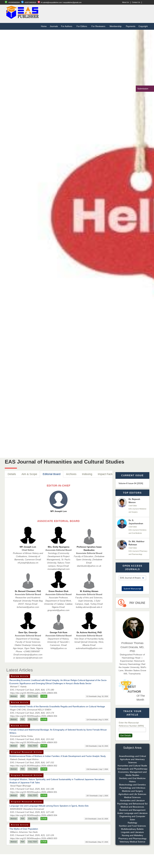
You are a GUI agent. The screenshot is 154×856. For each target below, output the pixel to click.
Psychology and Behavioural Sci (132, 803)
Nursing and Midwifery (132, 835)
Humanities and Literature (132, 800)
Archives (71, 474)
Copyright (143, 26)
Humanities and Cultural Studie (132, 765)
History (132, 781)
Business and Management (132, 810)
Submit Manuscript (132, 588)
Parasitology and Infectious (132, 788)
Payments (130, 26)
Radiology (132, 822)
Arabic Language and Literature (132, 813)
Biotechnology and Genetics (132, 784)
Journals (54, 26)
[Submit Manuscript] (132, 581)
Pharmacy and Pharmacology (132, 838)
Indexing (87, 474)
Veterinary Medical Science (132, 841)
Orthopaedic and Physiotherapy (132, 769)
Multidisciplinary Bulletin (132, 829)
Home (44, 26)
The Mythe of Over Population (23, 829)
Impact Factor (106, 474)
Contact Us (136, 2)
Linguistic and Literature (132, 832)
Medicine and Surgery (132, 791)
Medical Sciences (132, 797)
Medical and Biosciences (132, 807)
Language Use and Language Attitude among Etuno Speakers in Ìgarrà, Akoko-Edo (49, 806)
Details (12, 474)
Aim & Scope (29, 474)
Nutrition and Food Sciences (132, 826)
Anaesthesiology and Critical (132, 756)
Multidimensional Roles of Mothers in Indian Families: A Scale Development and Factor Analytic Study (57, 756)
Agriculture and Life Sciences (132, 794)
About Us (125, 2)
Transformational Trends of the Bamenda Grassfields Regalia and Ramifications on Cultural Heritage (57, 706)
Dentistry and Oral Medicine (132, 778)
